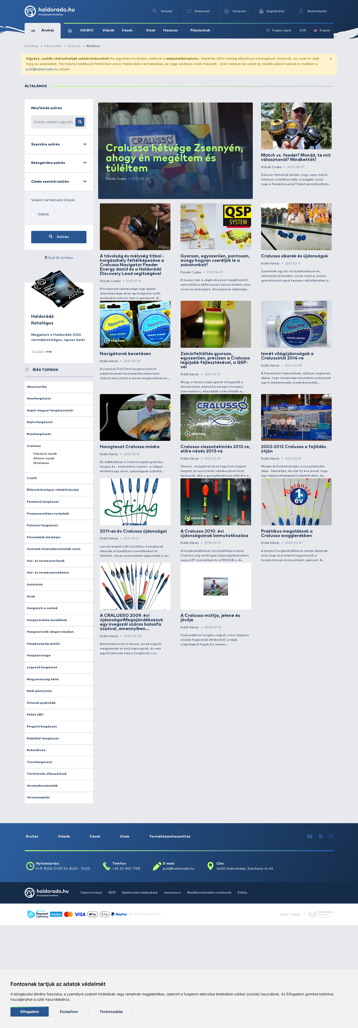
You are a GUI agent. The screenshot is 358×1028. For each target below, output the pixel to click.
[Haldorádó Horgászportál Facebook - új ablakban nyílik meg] (321, 836)
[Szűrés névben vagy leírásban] (79, 122)
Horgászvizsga (39, 655)
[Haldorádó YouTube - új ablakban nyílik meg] (310, 836)
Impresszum (173, 892)
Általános (41, 463)
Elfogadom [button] (29, 1011)
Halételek (35, 584)
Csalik (32, 478)
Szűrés (62, 237)
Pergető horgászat (42, 726)
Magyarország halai (43, 679)
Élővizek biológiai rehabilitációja (53, 489)
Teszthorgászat (39, 762)
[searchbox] (53, 122)
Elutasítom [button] (69, 1011)
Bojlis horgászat (40, 422)
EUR (303, 30)
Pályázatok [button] (200, 30)
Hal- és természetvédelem (48, 572)
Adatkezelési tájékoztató (140, 892)
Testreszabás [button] (111, 1011)
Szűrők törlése (60, 258)
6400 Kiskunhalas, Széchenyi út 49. (245, 868)
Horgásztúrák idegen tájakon (50, 631)
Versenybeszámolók (42, 785)
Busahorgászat (39, 434)
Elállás (242, 892)
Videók (108, 30)
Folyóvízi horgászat (42, 525)
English (325, 30)
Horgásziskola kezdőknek (47, 620)
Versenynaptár (38, 797)
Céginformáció (91, 892)
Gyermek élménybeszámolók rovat (54, 549)
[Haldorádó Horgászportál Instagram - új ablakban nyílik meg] (331, 836)
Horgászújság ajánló (43, 643)
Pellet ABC (35, 714)
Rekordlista (36, 750)
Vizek (150, 30)
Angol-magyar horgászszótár (50, 410)
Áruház (32, 836)
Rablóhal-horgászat (43, 738)
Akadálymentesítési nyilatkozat (209, 892)
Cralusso (34, 446)
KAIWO (87, 30)
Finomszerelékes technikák (48, 513)
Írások (95, 836)
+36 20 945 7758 (126, 868)
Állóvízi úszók (43, 458)
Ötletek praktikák (41, 703)
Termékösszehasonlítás (169, 836)
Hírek (31, 596)
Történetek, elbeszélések (47, 773)
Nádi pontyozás (39, 691)
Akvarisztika (37, 386)
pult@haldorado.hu (42, 69)
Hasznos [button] (170, 30)
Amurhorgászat (39, 398)
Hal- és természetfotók (46, 561)
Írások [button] (127, 30)
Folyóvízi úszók (45, 453)
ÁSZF (112, 892)
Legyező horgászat (42, 667)
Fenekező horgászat (43, 501)
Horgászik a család (42, 608)
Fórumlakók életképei (44, 537)
